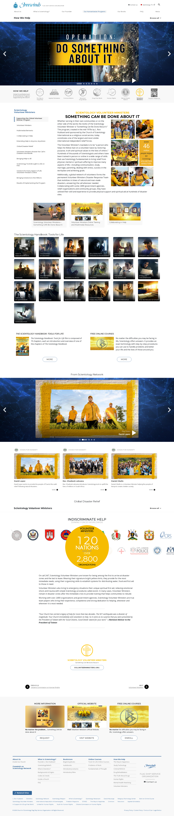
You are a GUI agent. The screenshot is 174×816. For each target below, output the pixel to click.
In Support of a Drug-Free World (23, 804)
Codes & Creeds (43, 776)
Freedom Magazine (72, 801)
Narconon (121, 801)
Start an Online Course (146, 799)
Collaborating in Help (25, 136)
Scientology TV (148, 5)
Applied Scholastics (134, 801)
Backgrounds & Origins (46, 772)
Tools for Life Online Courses (98, 762)
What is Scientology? (41, 11)
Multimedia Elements (25, 130)
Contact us (133, 5)
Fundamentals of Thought (97, 769)
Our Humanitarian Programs (94, 11)
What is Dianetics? (44, 769)
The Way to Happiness (121, 762)
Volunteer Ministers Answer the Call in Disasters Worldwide (31, 152)
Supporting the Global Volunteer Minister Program (29, 119)
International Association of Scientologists (49, 801)
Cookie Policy (138, 810)
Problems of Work (94, 765)
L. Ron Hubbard (18, 799)
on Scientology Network (22, 767)
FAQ (141, 11)
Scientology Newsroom (93, 799)
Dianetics (29, 799)
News (157, 11)
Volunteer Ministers (24, 125)
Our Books (122, 11)
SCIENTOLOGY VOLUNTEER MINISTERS (87, 660)
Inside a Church (43, 779)
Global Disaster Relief (25, 146)
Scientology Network (42, 799)
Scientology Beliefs (44, 765)
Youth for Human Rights (65, 804)
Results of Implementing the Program (31, 183)
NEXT (141, 685)
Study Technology (120, 765)
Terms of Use (148, 810)
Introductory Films (69, 772)
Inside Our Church (19, 762)
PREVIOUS (35, 685)
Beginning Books (69, 762)
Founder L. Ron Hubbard (46, 762)
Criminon (111, 801)
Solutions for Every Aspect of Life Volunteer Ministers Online (29, 171)
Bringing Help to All (24, 159)
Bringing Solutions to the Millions (29, 178)
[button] (79, 83)
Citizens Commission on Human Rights (45, 687)
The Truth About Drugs (122, 776)
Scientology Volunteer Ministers (24, 111)
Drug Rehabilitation (120, 772)
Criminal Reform (119, 769)
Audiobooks (67, 765)
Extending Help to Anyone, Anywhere (31, 141)
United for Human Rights (45, 804)
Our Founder (67, 11)
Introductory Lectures (70, 769)
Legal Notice (157, 810)
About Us (17, 11)
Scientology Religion (58, 799)
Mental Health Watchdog (122, 783)
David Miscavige (109, 799)
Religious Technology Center (127, 799)
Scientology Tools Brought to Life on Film (31, 164)
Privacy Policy (128, 810)
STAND (84, 801)
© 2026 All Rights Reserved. (38, 810)
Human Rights (118, 779)
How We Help (22, 18)
